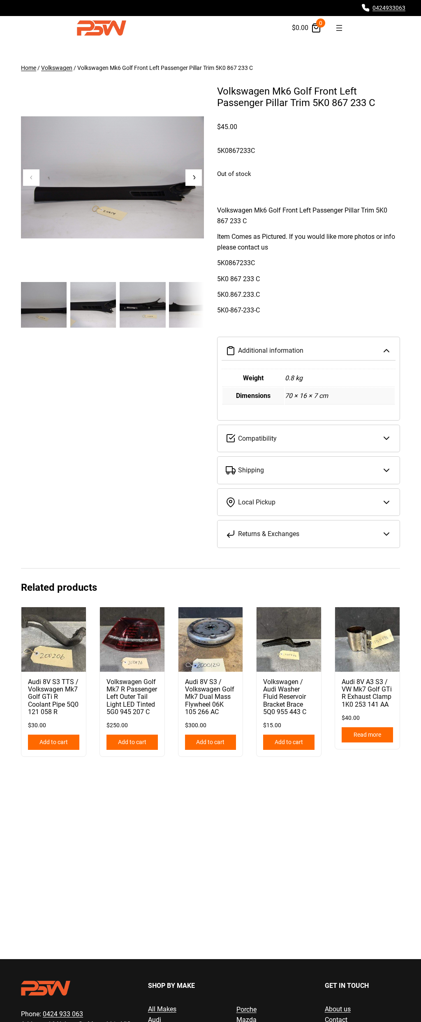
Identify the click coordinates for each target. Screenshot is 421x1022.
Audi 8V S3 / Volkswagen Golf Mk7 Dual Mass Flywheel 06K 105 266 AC (209, 697)
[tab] (308, 268)
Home (28, 68)
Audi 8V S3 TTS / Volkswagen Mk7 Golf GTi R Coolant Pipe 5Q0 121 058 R (53, 697)
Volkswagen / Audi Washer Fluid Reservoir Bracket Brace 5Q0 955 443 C (284, 697)
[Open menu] (339, 28)
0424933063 (388, 8)
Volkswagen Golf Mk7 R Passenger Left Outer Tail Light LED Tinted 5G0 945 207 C (131, 697)
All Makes (162, 1009)
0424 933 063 (63, 1014)
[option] (93, 305)
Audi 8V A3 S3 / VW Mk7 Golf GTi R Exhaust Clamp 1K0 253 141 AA (367, 693)
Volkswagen (56, 68)
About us (338, 1009)
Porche (246, 1009)
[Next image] (193, 177)
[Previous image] (31, 177)
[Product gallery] (112, 177)
